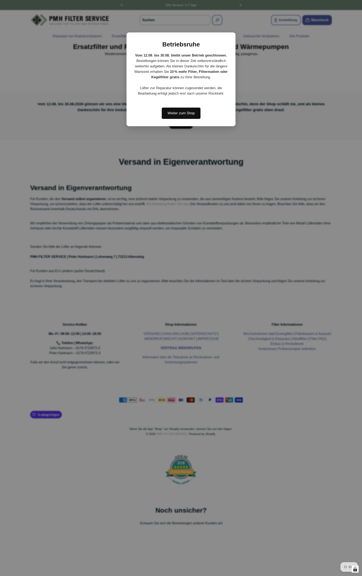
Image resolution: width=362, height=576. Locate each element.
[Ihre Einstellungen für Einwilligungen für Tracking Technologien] (355, 569)
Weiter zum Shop (181, 113)
